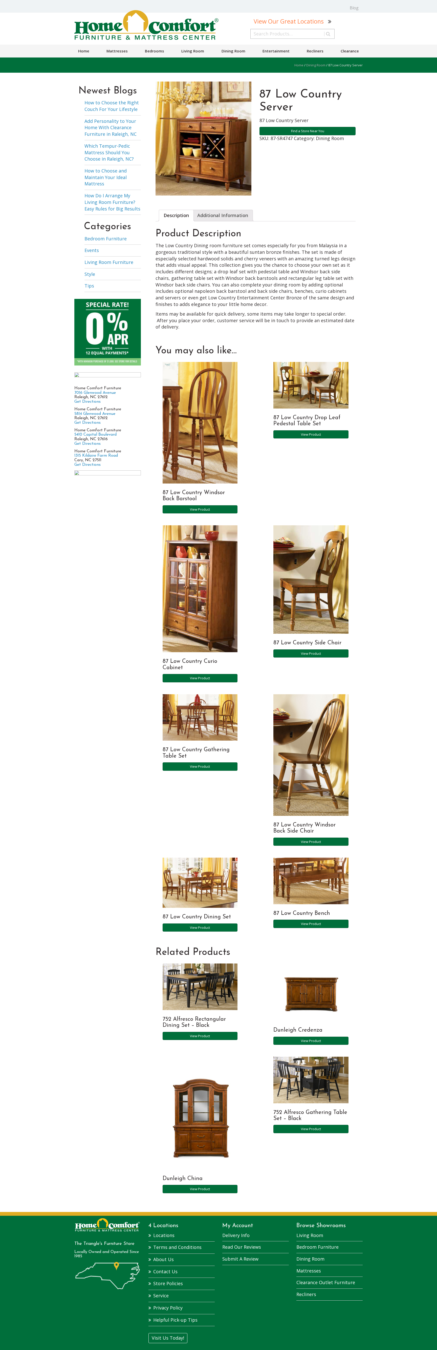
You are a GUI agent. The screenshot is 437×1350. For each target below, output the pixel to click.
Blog (354, 8)
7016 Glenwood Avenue (95, 393)
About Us (163, 1259)
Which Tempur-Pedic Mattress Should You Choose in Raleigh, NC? (109, 152)
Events (91, 250)
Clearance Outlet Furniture (325, 1282)
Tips (89, 286)
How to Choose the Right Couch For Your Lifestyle (111, 106)
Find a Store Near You (307, 131)
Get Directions (87, 402)
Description (176, 215)
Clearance (350, 50)
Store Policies (168, 1283)
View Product (200, 509)
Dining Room (233, 50)
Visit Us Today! (168, 1338)
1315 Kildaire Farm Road (96, 456)
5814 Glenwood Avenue (94, 414)
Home (83, 50)
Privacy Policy (168, 1308)
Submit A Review (240, 1259)
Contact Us (165, 1271)
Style (89, 274)
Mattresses (117, 50)
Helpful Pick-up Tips (175, 1320)
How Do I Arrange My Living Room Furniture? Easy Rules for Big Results (112, 201)
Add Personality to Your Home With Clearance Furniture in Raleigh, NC (110, 127)
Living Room (192, 50)
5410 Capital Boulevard (95, 435)
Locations (163, 1235)
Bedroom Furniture (105, 239)
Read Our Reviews (241, 1247)
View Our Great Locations (289, 21)
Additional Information (222, 215)
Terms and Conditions (177, 1247)
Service (161, 1296)
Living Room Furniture (108, 262)
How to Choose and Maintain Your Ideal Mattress (105, 177)
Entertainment (276, 50)
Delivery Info (236, 1235)
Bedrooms (154, 50)
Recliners (315, 50)
